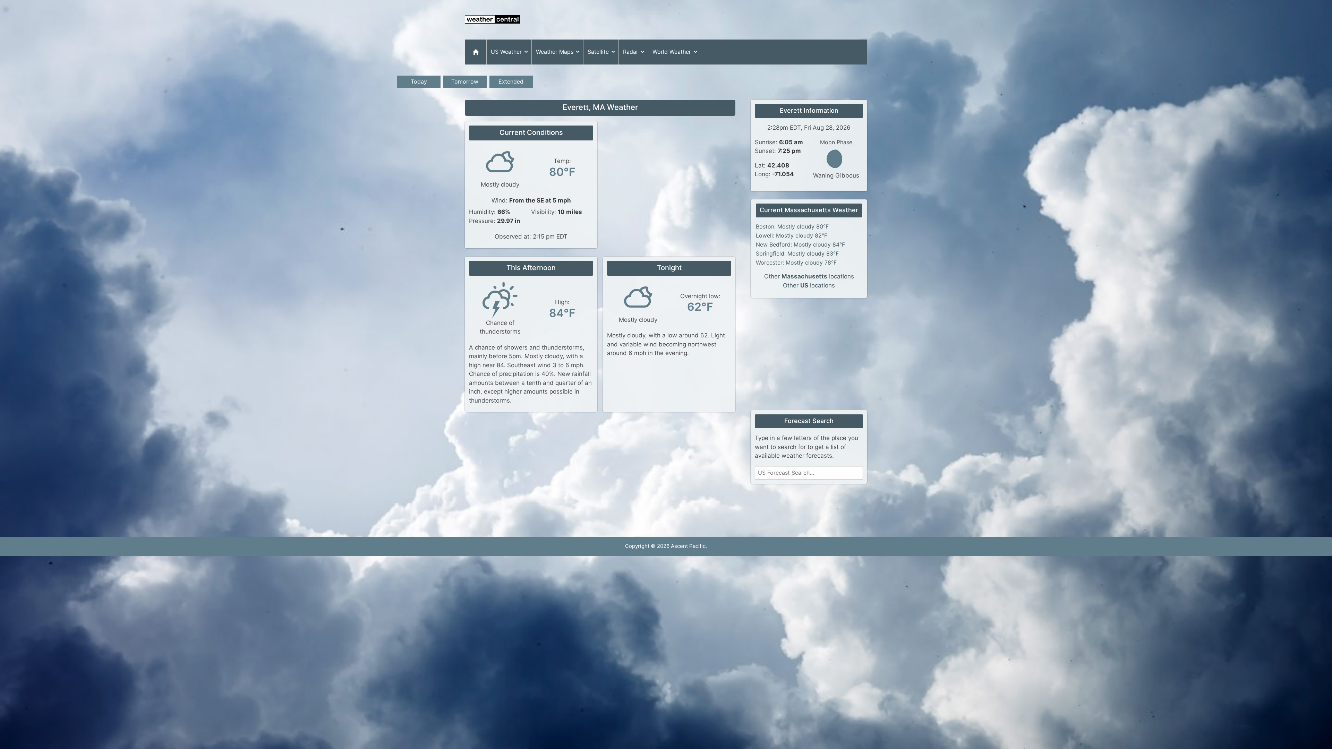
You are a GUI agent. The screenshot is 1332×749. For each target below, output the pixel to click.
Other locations (809, 276)
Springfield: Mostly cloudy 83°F (797, 253)
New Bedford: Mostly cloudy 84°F (800, 244)
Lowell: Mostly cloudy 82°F (791, 235)
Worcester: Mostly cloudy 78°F (796, 262)
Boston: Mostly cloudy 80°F (792, 226)
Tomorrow (464, 81)
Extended (510, 81)
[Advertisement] (741, 19)
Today (419, 81)
